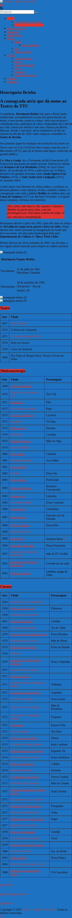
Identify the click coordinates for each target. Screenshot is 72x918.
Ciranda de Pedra (21, 460)
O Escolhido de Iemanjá (25, 838)
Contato (12, 78)
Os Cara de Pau (20, 676)
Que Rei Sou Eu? (21, 531)
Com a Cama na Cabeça (25, 707)
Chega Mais (18, 453)
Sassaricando (18, 517)
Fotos (18, 61)
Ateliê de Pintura (24, 64)
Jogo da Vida (18, 466)
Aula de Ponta (30, 45)
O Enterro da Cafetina (24, 647)
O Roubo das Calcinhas (25, 783)
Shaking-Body (23, 51)
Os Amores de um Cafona (26, 692)
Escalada (16, 421)
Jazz (17, 48)
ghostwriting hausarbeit (13, 894)
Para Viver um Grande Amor (28, 864)
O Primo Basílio (20, 525)
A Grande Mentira (21, 386)
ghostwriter (6, 884)
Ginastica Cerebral (25, 74)
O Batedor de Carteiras (24, 614)
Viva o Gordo (18, 479)
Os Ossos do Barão (22, 415)
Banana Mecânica (21, 770)
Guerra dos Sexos (21, 487)
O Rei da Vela (19, 323)
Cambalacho (18, 509)
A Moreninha (18, 428)
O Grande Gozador (22, 699)
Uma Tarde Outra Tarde (25, 757)
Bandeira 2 (17, 402)
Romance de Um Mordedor (27, 601)
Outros (11, 55)
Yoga (18, 68)
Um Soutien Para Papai (25, 776)
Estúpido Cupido (20, 441)
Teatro (11, 18)
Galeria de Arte (23, 58)
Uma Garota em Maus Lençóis (29, 634)
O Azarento (17, 725)
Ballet (18, 41)
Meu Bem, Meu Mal (22, 545)
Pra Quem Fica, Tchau (24, 640)
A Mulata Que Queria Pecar (27, 818)
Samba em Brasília (22, 621)
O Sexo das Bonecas (23, 763)
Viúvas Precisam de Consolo (27, 844)
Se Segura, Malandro (23, 831)
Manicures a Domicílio (24, 825)
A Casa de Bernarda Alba (26, 336)
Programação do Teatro (28, 21)
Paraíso (15, 473)
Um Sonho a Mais (21, 502)
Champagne (18, 496)
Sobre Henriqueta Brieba (29, 25)
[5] (65, 538)
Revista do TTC (16, 28)
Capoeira (20, 71)
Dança (11, 38)
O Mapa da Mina (21, 573)
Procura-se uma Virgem (25, 669)
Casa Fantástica (20, 447)
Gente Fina (17, 538)
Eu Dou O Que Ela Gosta (26, 806)
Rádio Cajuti (14, 35)
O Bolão (16, 653)
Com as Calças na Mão (24, 812)
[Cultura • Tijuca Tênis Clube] (1, 4)
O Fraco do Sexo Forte (24, 738)
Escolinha (13, 31)
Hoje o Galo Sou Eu (23, 608)
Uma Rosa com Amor (23, 408)
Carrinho (12, 81)
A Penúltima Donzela (23, 627)
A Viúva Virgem (20, 731)
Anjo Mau (16, 434)
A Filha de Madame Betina (26, 744)
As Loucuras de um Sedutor (27, 799)
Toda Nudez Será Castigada (27, 751)
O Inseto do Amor (21, 851)
